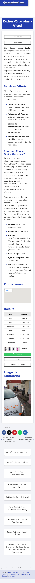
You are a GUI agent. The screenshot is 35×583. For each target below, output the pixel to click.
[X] (9, 432)
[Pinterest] (14, 432)
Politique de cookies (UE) (11, 574)
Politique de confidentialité (19, 572)
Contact (11, 576)
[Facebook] (4, 432)
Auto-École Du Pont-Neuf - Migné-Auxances (9, 439)
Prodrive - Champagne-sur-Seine (25, 439)
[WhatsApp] (20, 432)
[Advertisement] (26, 8)
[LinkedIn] (25, 432)
